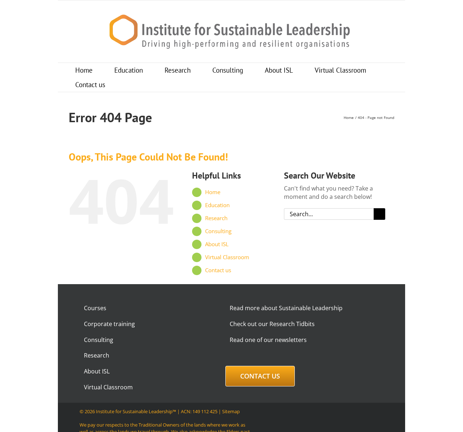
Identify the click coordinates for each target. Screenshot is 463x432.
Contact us (218, 270)
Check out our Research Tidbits (272, 324)
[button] (129, 84)
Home (212, 192)
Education (217, 205)
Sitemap (231, 411)
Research (216, 218)
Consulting (218, 231)
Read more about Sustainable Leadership (286, 308)
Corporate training (109, 324)
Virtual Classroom (227, 257)
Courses (95, 308)
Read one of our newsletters (268, 340)
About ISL (217, 244)
